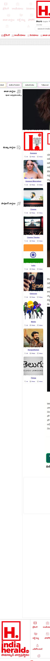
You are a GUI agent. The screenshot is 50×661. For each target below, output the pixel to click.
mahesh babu (28, 85)
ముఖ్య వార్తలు (9, 148)
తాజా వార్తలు (9, 92)
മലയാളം (39, 25)
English (45, 21)
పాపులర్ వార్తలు (8, 204)
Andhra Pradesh (13, 85)
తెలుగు (39, 22)
